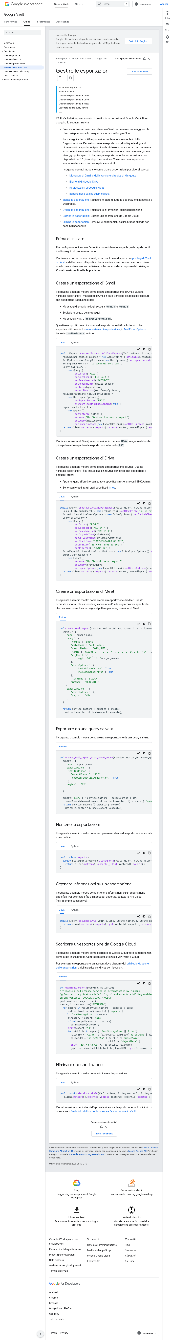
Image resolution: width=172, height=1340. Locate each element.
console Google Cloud (98, 1255)
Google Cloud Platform (61, 1308)
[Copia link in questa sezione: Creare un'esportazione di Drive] (117, 458)
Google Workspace (81, 58)
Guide (26, 21)
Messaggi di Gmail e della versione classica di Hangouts (102, 175)
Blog (127, 1245)
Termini (53, 1333)
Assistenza (62, 21)
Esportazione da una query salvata (89, 193)
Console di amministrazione (102, 1245)
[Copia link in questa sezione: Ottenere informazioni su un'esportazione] (135, 884)
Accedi (164, 4)
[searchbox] (22, 32)
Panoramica (10, 21)
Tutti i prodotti (56, 1319)
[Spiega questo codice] (138, 349)
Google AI (54, 1313)
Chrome (53, 1297)
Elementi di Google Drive (83, 181)
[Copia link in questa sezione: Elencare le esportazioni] (103, 825)
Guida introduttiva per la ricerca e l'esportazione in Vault (103, 1111)
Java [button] (61, 342)
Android (53, 1292)
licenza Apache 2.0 (137, 1151)
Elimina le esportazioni (76, 222)
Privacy (64, 1333)
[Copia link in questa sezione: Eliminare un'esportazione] (106, 1065)
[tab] (62, 342)
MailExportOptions (135, 329)
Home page (61, 58)
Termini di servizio (58, 1270)
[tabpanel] (104, 391)
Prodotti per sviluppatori (62, 1254)
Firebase (53, 1303)
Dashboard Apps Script (99, 1250)
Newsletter (131, 1250)
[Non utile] (149, 58)
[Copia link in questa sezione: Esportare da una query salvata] (116, 729)
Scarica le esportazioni (76, 215)
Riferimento (43, 21)
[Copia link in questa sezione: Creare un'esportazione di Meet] (117, 592)
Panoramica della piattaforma (65, 1249)
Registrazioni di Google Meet (86, 187)
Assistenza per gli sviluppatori (65, 1265)
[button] (22, 51)
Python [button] (74, 342)
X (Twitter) (130, 1255)
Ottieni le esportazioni (76, 209)
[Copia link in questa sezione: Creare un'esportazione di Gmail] (118, 283)
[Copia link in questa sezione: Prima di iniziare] (87, 239)
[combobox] (113, 4)
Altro (77, 4)
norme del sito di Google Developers (86, 1154)
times (112, 487)
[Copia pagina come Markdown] (71, 78)
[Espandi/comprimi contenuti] (80, 88)
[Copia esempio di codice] (149, 349)
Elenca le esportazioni (76, 199)
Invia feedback (139, 71)
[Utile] (144, 58)
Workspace (33, 4)
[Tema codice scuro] (144, 349)
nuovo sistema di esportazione (102, 329)
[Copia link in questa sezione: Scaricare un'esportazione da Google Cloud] (139, 944)
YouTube (130, 1261)
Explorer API (93, 1261)
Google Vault (61, 4)
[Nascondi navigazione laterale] (40, 1334)
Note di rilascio (56, 1260)
